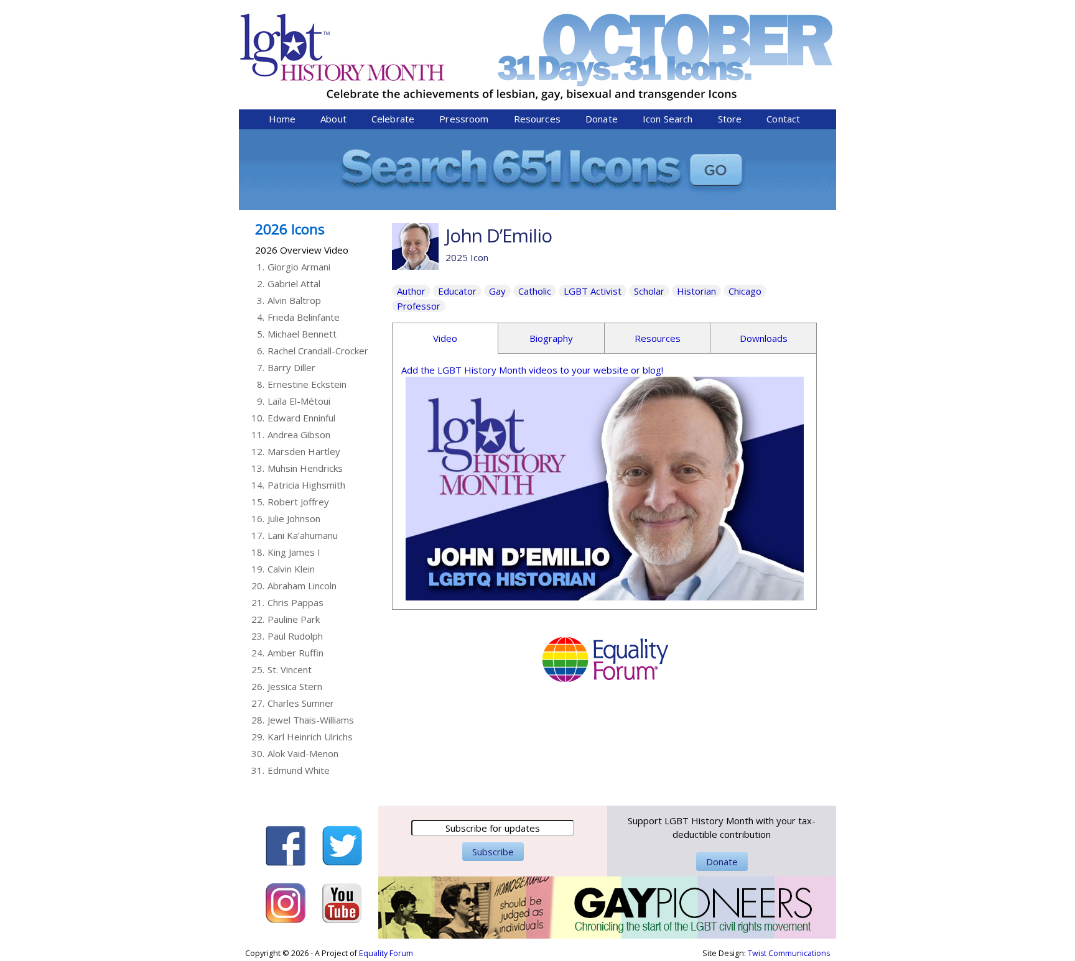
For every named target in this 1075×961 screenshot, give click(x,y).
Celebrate (392, 119)
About (333, 119)
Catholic (534, 291)
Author (411, 291)
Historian (696, 291)
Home (282, 119)
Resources (537, 119)
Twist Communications (789, 953)
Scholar (649, 291)
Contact (783, 119)
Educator (457, 291)
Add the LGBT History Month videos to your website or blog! (532, 370)
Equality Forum (386, 953)
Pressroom (463, 119)
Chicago (744, 291)
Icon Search (668, 119)
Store (730, 119)
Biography (551, 338)
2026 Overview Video (301, 250)
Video (445, 338)
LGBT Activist (592, 291)
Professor (418, 306)
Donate (601, 119)
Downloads (764, 338)
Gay (497, 291)
